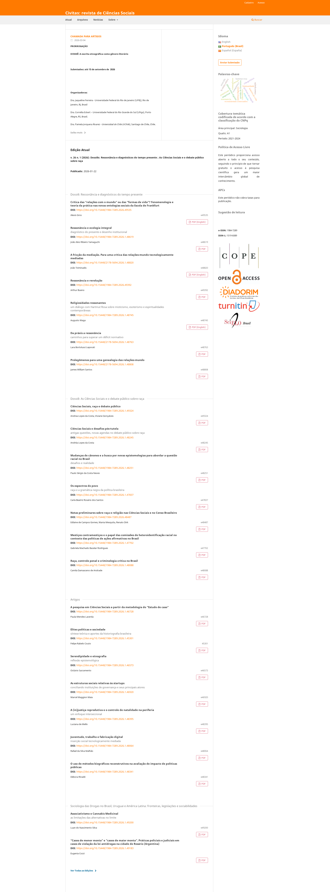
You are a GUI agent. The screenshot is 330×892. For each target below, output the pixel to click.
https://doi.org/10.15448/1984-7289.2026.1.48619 (105, 236)
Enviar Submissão (230, 62)
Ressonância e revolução (86, 280)
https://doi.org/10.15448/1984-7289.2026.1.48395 (105, 719)
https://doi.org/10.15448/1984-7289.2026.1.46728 (105, 611)
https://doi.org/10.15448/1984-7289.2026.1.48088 (105, 565)
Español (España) (232, 50)
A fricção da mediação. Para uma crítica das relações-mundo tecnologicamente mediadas (121, 256)
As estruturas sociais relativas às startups (107, 685)
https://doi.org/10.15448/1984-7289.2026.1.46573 (105, 665)
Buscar (258, 19)
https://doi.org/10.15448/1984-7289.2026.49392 (103, 284)
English (226, 41)
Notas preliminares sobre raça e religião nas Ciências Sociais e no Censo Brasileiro (123, 513)
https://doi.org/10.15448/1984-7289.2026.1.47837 (105, 494)
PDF (203, 248)
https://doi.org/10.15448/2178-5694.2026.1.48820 (105, 262)
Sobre (112, 19)
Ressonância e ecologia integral (98, 230)
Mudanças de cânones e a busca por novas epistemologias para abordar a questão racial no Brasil (123, 459)
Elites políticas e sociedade (100, 631)
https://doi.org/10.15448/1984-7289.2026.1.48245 (105, 437)
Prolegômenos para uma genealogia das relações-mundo (107, 360)
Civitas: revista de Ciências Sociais (100, 13)
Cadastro (249, 2)
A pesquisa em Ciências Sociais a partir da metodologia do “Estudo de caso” (119, 607)
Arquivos (82, 19)
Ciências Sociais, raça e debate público (95, 406)
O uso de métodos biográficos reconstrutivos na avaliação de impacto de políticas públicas (123, 765)
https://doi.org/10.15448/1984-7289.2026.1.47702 (105, 542)
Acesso (261, 2)
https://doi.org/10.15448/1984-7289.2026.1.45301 (105, 638)
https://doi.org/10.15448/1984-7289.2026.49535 (103, 209)
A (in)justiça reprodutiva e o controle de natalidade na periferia (112, 712)
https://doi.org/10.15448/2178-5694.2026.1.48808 (105, 364)
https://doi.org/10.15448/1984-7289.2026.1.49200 (105, 822)
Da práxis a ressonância (96, 335)
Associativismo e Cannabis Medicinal (94, 816)
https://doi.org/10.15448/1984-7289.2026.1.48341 (105, 771)
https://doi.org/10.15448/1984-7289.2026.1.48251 (105, 467)
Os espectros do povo (97, 488)
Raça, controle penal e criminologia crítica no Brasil (104, 561)
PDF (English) (198, 221)
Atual (68, 19)
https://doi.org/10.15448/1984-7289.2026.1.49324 (105, 410)
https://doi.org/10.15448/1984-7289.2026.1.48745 (105, 315)
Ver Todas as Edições (81, 870)
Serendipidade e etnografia (88, 658)
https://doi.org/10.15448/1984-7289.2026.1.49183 (105, 848)
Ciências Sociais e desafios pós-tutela (107, 431)
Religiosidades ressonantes (117, 306)
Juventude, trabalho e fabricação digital (96, 739)
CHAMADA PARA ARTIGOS (85, 36)
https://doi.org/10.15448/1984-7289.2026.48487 (103, 517)
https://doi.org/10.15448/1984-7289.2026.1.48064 (105, 745)
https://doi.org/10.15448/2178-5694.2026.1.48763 (105, 342)
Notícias (98, 19)
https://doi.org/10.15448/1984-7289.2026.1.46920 (105, 692)
